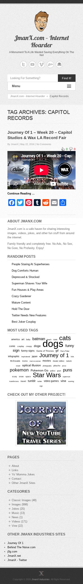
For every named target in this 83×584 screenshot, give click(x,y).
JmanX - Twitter (17, 560)
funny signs (27, 350)
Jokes (15, 508)
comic (12, 346)
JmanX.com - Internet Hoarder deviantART (50, 64)
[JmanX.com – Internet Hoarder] (41, 573)
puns (67, 370)
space (28, 376)
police (52, 371)
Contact (16, 478)
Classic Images (21, 500)
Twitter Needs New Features (29, 315)
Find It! (66, 78)
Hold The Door (20, 309)
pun (59, 371)
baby (28, 339)
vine (63, 381)
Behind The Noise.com (21, 547)
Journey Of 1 (15, 543)
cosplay (20, 346)
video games (51, 381)
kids (72, 356)
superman (66, 376)
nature (69, 361)
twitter (39, 381)
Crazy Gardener (21, 296)
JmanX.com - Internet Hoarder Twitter (23, 64)
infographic (13, 356)
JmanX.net (14, 555)
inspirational (25, 356)
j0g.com (12, 551)
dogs (53, 343)
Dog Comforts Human (25, 270)
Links (15, 470)
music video (58, 361)
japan (34, 356)
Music (15, 513)
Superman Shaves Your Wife (29, 283)
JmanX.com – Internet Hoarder (41, 41)
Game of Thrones (45, 351)
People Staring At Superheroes (31, 264)
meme (25, 361)
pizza (64, 366)
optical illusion (31, 365)
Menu (16, 86)
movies (47, 360)
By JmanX (12, 144)
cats (65, 337)
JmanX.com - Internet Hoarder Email (59, 64)
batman (38, 339)
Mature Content (21, 302)
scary (14, 376)
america (15, 339)
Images (16, 504)
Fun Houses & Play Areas (28, 289)
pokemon (19, 370)
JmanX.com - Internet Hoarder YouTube (32, 64)
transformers (14, 381)
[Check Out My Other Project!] (41, 423)
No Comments (43, 144)
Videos (16, 521)
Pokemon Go (39, 370)
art (22, 339)
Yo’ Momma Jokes (23, 474)
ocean (18, 366)
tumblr (32, 381)
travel (23, 381)
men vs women (35, 361)
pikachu (56, 366)
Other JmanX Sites (23, 483)
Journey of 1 (54, 355)
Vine (14, 525)
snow (21, 376)
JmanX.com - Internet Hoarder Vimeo (41, 64)
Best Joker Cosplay (24, 321)
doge (37, 346)
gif (57, 350)
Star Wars (47, 374)
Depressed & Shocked (25, 277)
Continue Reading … (21, 193)
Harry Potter (64, 351)
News (15, 517)
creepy (29, 346)
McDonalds (15, 361)
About (15, 465)
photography (47, 366)
